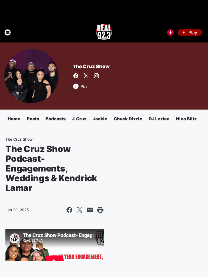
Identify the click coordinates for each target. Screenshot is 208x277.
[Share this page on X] (79, 210)
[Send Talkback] (170, 32)
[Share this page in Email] (90, 210)
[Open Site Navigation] (7, 32)
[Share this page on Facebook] (69, 210)
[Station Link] (104, 32)
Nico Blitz (186, 118)
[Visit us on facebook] (76, 75)
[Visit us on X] (86, 75)
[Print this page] (100, 210)
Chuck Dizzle (128, 118)
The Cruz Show (91, 66)
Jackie (100, 118)
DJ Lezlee (159, 118)
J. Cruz (79, 118)
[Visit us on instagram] (96, 75)
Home (14, 118)
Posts (33, 118)
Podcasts (56, 118)
